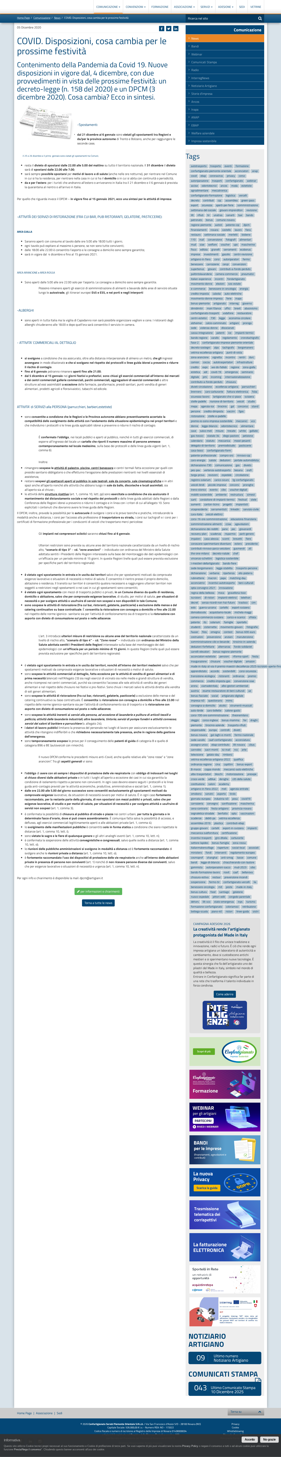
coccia (206, 362)
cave (193, 431)
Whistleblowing (235, 1431)
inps (240, 902)
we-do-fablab (219, 367)
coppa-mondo (212, 769)
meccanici (241, 421)
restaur (216, 877)
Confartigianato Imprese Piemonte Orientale (31, 7)
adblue (211, 779)
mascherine (248, 244)
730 (213, 318)
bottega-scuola (199, 911)
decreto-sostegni (200, 347)
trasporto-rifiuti (237, 725)
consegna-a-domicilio (203, 705)
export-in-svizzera (233, 828)
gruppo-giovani (199, 828)
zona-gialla (249, 367)
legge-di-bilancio (210, 862)
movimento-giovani (231, 627)
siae (202, 244)
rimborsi (227, 754)
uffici (227, 308)
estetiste (246, 186)
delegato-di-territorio (203, 446)
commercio (197, 681)
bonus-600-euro (245, 632)
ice (229, 333)
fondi (208, 852)
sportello (242, 622)
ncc (236, 750)
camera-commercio (227, 274)
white (242, 431)
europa (213, 730)
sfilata (252, 617)
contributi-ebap (235, 823)
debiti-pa (210, 818)
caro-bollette (214, 710)
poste (229, 887)
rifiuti (200, 215)
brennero (196, 392)
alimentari (245, 239)
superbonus (197, 269)
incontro (230, 357)
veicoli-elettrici (214, 514)
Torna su (236, 1411)
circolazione (242, 475)
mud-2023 (240, 867)
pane (225, 529)
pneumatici (247, 274)
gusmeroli (239, 549)
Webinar (196, 54)
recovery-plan (199, 534)
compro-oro (226, 455)
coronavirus (216, 176)
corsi (217, 259)
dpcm (247, 225)
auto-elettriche (233, 294)
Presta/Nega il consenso (27, 1449)
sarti (193, 499)
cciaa (228, 524)
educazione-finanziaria (243, 519)
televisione (197, 754)
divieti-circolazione (201, 387)
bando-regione (199, 338)
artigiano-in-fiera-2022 (204, 789)
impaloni (196, 539)
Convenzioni (135, 7)
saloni (211, 784)
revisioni (213, 475)
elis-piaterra (245, 573)
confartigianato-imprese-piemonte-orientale (227, 343)
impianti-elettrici (227, 597)
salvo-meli (206, 431)
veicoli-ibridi (197, 485)
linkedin (235, 509)
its (205, 622)
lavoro (238, 230)
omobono (196, 794)
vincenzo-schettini (201, 558)
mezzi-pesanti (242, 441)
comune (251, 857)
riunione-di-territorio (221, 401)
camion (195, 362)
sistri (255, 911)
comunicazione (223, 465)
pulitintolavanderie (201, 274)
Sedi (242, 7)
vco (253, 421)
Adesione (224, 7)
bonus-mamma (230, 720)
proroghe (248, 485)
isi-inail (226, 750)
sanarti (230, 215)
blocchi (219, 774)
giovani (212, 269)
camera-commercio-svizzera (207, 617)
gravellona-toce (237, 593)
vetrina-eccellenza (229, 818)
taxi (240, 215)
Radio (195, 70)
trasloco (243, 602)
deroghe (223, 779)
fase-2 (195, 343)
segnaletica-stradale (202, 813)
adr (205, 372)
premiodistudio (226, 446)
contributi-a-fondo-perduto (235, 269)
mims (229, 701)
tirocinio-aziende (214, 725)
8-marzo (196, 769)
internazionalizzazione (237, 377)
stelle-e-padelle (217, 416)
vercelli (243, 195)
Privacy (235, 1424)
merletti (233, 235)
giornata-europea (200, 799)
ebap (203, 176)
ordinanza (238, 676)
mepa (194, 406)
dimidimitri (197, 308)
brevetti (237, 539)
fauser (194, 632)
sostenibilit (229, 671)
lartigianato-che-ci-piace (227, 396)
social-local (238, 848)
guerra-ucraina (207, 607)
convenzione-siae (244, 681)
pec (233, 529)
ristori (229, 911)
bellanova (247, 872)
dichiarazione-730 (201, 465)
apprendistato (199, 671)
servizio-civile (251, 509)
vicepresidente (199, 509)
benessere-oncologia (202, 887)
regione (235, 367)
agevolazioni (242, 524)
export (194, 205)
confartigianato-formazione (206, 195)
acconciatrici (198, 583)
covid (194, 176)
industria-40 (221, 799)
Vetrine (255, 7)
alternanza (224, 647)
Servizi (206, 7)
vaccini (231, 411)
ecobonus (245, 249)
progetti (227, 504)
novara (214, 230)
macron (212, 578)
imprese (195, 254)
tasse (240, 857)
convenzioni (239, 264)
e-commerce (198, 289)
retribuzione (249, 907)
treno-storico (198, 490)
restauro (196, 235)
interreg (234, 303)
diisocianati (227, 328)
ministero (196, 852)
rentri (242, 357)
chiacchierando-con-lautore (238, 862)
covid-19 (216, 372)
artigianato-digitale (232, 696)
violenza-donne (209, 328)
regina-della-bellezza (202, 593)
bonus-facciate (199, 696)
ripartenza (229, 573)
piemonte (196, 725)
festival (242, 499)
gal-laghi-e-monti (221, 735)
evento (214, 490)
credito (195, 367)
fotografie (252, 627)
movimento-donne (201, 284)
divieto (247, 465)
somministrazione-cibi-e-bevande (210, 642)
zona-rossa (239, 843)
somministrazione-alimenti (206, 524)
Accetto (250, 1439)
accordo (214, 671)
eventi (228, 166)
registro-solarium (201, 480)
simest (251, 494)
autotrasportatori (223, 362)
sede (193, 328)
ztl (250, 549)
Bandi (195, 46)
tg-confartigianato (243, 480)
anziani (229, 637)
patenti (220, 333)
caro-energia (198, 460)
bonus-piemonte (200, 303)
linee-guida (242, 911)
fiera (248, 230)
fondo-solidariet (243, 647)
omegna (215, 632)
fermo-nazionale (244, 735)
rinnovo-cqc (243, 455)
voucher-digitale (233, 661)
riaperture (222, 848)
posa (235, 799)
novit (226, 872)
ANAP (195, 117)
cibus (252, 745)
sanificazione (229, 804)
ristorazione (197, 416)
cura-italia (196, 514)
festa (255, 656)
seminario (247, 372)
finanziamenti (199, 230)
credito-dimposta (213, 411)
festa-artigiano (219, 808)
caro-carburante (214, 392)
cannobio (196, 750)
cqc (219, 200)
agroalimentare (199, 191)
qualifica (238, 759)
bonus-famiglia (220, 843)
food (212, 892)
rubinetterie (197, 578)
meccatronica (219, 191)
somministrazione (247, 205)
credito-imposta (200, 294)
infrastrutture (244, 362)
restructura (236, 494)
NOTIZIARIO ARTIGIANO (207, 1340)
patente (195, 622)
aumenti (195, 504)
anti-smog (227, 857)
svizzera (249, 396)
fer (245, 720)
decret (194, 602)
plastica (218, 823)
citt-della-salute (241, 779)
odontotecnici (209, 186)
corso (242, 176)
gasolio (226, 254)
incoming (216, 377)
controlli (225, 730)
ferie (228, 298)
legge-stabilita (224, 568)
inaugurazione (199, 661)
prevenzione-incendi (235, 877)
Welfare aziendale (202, 133)
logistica (230, 195)
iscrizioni (196, 597)
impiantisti (242, 504)
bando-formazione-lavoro (205, 872)
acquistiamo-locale (220, 612)
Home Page (23, 18)
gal (232, 406)
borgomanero (245, 347)
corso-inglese (210, 720)
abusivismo (250, 308)
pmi (205, 377)
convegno (212, 804)
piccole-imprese (217, 485)
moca (221, 593)
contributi (208, 200)
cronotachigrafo (250, 338)
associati (254, 848)
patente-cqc (233, 225)
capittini (228, 764)
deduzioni (225, 460)
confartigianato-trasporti (205, 313)
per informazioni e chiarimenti (100, 891)
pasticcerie (245, 446)
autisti (218, 225)
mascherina (247, 804)
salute (212, 460)
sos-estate (234, 284)
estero (238, 544)
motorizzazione (234, 774)
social (215, 696)
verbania (214, 573)
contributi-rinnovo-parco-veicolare (210, 549)
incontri (219, 279)
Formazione (159, 7)
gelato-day (213, 754)
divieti (237, 730)
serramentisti (219, 509)
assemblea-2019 (200, 823)
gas (238, 465)
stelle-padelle (198, 401)
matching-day (238, 578)
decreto (195, 200)
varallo (215, 338)
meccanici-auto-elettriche (238, 769)
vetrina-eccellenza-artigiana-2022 (210, 759)
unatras (218, 215)
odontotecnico (229, 426)
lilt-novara (239, 745)
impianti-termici (244, 333)
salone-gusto (232, 710)
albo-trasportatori (201, 774)
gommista (196, 867)
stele (253, 499)
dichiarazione (198, 573)
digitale (195, 377)
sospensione (198, 882)
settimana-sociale (214, 235)
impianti (252, 828)
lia (255, 882)
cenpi (226, 264)
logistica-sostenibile (227, 558)
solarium (215, 622)
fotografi (231, 239)
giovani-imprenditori (231, 210)
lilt (192, 215)
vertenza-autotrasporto (217, 470)
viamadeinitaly (209, 686)
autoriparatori (231, 259)
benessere (197, 264)
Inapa (194, 109)
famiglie (228, 622)
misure (219, 431)
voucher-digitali (238, 490)
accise (194, 186)
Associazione (183, 7)
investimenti (211, 254)
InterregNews (200, 78)
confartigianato (234, 181)
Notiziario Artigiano (204, 85)
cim (254, 602)
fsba (254, 392)
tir (208, 215)
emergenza (231, 372)
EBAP (195, 125)
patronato (196, 220)
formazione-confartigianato (206, 907)
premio (252, 676)
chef (235, 553)
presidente (252, 544)
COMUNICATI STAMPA (223, 1374)
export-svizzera (240, 607)
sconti (225, 539)
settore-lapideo (199, 843)
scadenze (196, 818)
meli (224, 789)
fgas (241, 411)
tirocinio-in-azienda (244, 642)
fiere (248, 539)
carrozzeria (197, 804)
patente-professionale (203, 455)
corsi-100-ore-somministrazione (209, 715)
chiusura (231, 382)
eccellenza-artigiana (227, 387)
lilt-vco (206, 902)
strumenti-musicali (241, 705)
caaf (235, 872)
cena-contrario (199, 808)
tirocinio (222, 406)
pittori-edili (219, 897)
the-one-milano (200, 553)
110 (193, 239)
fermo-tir (214, 882)
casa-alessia (211, 539)
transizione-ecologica (203, 676)
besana (238, 470)
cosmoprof (197, 857)
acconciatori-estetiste (203, 656)
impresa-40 (197, 701)
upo (236, 244)
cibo (223, 490)
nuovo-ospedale (200, 897)
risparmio (230, 534)
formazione (242, 166)
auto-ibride (197, 710)
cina (217, 764)
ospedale (226, 475)
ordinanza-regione (201, 764)
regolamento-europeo (242, 852)
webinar (251, 181)
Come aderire (224, 994)
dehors (195, 902)
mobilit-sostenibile (201, 494)
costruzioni (197, 637)
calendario (196, 441)
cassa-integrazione (202, 333)
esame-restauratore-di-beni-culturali (223, 691)
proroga (247, 323)
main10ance (214, 308)
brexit (237, 308)
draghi (253, 720)
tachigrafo (228, 347)
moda (234, 186)
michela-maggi (243, 612)
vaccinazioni (247, 813)
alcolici (222, 705)
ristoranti (224, 676)
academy (224, 784)
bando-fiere (229, 563)
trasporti (217, 181)
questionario (215, 701)
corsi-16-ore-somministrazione (209, 519)
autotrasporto (198, 166)
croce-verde (197, 779)
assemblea (231, 200)
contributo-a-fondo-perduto (206, 382)
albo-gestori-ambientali (235, 686)
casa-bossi (197, 450)
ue (249, 691)
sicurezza (207, 205)
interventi (220, 852)
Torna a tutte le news (98, 903)
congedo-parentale (239, 897)
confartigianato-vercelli (236, 882)
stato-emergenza (224, 902)
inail (201, 239)
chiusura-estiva (200, 877)
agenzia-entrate (239, 789)
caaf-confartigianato (220, 740)
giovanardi (245, 529)
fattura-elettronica (237, 392)
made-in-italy (244, 887)
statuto (210, 441)
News (57, 18)
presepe (251, 774)
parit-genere (247, 534)
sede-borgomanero (202, 568)
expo (205, 367)
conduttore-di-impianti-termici (217, 499)
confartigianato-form (219, 450)
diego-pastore (231, 436)
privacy (231, 176)
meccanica (224, 441)
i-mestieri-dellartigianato (205, 563)
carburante (237, 838)
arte (244, 750)
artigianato (220, 303)
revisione (251, 210)
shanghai (212, 857)
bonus (209, 220)
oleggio (195, 720)
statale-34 (213, 436)
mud (193, 244)
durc (251, 357)
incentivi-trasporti (201, 838)
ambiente (221, 494)
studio (251, 401)
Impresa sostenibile (203, 141)
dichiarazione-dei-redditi (204, 529)
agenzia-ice (207, 406)
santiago (224, 892)
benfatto (223, 813)
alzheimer (196, 323)
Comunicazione (107, 7)
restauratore (244, 313)
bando (249, 215)
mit (220, 887)
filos (204, 632)
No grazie (269, 1439)
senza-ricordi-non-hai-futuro (218, 602)
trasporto (215, 166)
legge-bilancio (209, 426)
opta (233, 813)
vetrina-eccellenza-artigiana (207, 352)
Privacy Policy (190, 1446)
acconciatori (241, 171)
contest (228, 632)
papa (223, 578)
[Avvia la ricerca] (260, 18)
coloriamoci (232, 907)
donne (194, 426)
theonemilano (240, 715)
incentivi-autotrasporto (222, 583)
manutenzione (245, 637)
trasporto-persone (246, 568)
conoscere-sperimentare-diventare (211, 544)
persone (195, 411)
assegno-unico (199, 745)
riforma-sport (240, 656)
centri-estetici (199, 318)
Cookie (235, 1427)
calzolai (217, 294)
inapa (238, 298)
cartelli (215, 828)
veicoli (240, 401)
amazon (250, 661)
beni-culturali (246, 583)
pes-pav (195, 470)
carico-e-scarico (236, 617)
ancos (224, 186)
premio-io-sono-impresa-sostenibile (211, 421)
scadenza (215, 534)
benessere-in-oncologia (222, 289)
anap (255, 171)
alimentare (247, 426)
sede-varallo (198, 740)
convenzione (215, 239)
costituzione (198, 784)
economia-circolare (239, 318)
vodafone (228, 313)
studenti (195, 627)
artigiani (234, 323)
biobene (246, 235)
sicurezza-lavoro (200, 396)
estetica (195, 372)
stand (255, 406)
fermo (246, 259)
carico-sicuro (221, 480)
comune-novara (226, 220)
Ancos (195, 101)
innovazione (226, 588)
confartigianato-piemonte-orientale (211, 171)
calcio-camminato (216, 323)
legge (222, 318)
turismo (250, 902)
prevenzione (214, 637)
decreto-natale (221, 553)
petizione (248, 436)
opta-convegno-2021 (203, 588)
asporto (221, 794)
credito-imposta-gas (218, 681)
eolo (193, 607)
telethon (245, 597)
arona (194, 686)
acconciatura (243, 740)
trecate (231, 431)
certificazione (229, 833)
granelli (215, 249)
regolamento (230, 338)
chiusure (215, 661)
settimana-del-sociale (203, 210)
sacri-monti (211, 750)
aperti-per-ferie (224, 205)
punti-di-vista (234, 352)
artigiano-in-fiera (200, 259)
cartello (224, 607)
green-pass (247, 200)
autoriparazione (199, 181)
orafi (249, 470)
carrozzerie (213, 264)
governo (247, 303)
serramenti (230, 249)
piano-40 (217, 911)
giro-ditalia (221, 838)
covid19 (246, 799)
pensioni (224, 656)
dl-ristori (209, 597)
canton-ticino (211, 504)
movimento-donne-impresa (207, 298)
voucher (225, 244)
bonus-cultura (199, 892)
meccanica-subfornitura (204, 833)
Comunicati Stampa (204, 62)
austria (195, 691)
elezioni (220, 284)
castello (226, 230)
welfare (212, 244)
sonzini (209, 794)
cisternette (210, 627)
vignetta (217, 357)
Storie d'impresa (201, 93)
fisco (193, 249)
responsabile (198, 730)
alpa (216, 347)
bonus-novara (199, 735)
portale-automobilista (246, 460)
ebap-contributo (220, 745)
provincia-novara (241, 808)
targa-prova (197, 475)
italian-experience (201, 279)
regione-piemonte (201, 225)
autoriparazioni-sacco (218, 867)
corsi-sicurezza (247, 671)
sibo (252, 867)
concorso (243, 406)
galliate (254, 431)
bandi (194, 862)
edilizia (204, 249)
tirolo (233, 794)
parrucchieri (248, 387)
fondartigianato (236, 279)
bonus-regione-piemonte (227, 652)
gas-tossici (197, 436)
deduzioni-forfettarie (202, 647)
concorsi (234, 485)
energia (244, 289)
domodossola (198, 612)
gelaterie (238, 892)
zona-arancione (200, 357)
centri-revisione (243, 254)
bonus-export (244, 764)
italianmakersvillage (202, 848)
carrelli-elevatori (200, 652)
